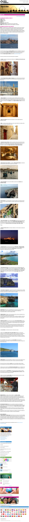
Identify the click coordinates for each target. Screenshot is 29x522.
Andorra (1, 510)
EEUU (25, 510)
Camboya (12, 510)
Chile (14, 510)
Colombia (16, 510)
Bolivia (7, 510)
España (23, 510)
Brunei (10, 510)
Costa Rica (19, 510)
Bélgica (5, 510)
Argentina (3, 510)
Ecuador (21, 510)
